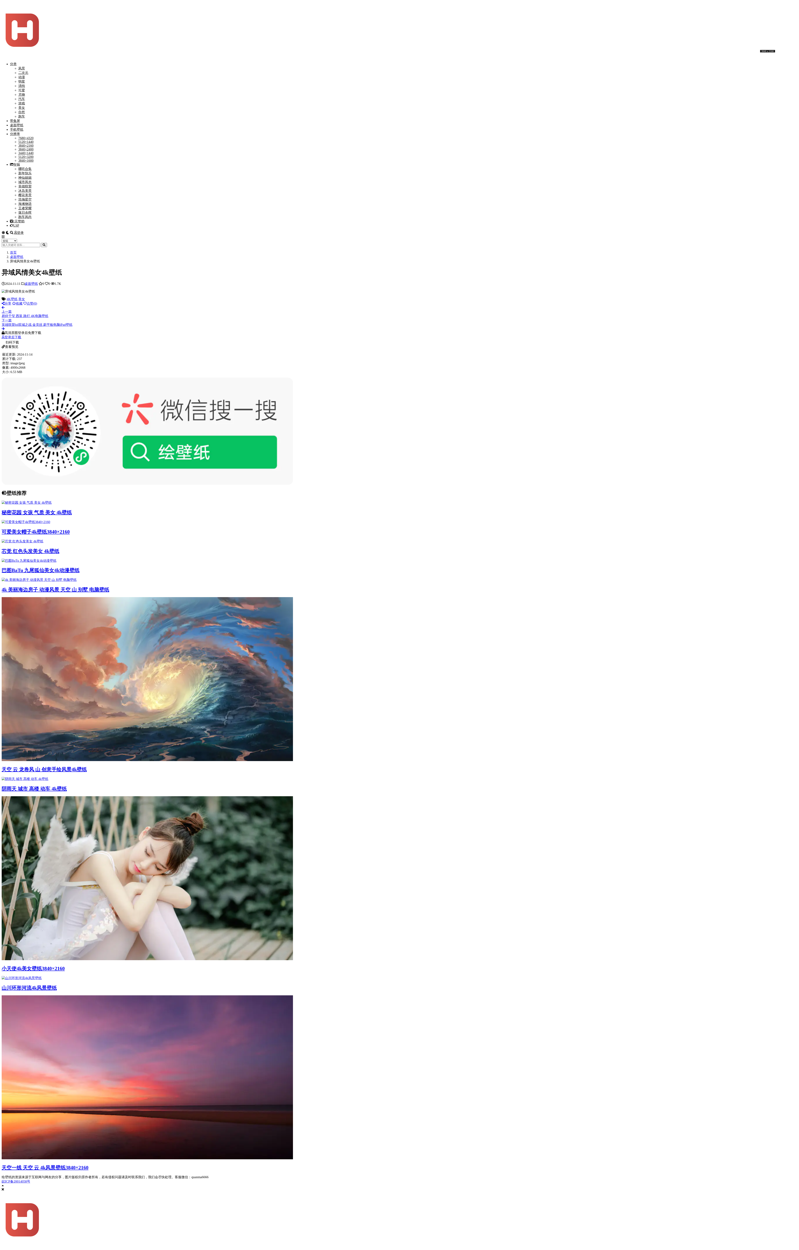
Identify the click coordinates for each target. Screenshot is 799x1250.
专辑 (16, 164)
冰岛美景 (25, 190)
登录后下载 (13, 337)
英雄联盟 (25, 186)
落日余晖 (25, 212)
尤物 (21, 94)
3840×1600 (25, 160)
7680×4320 (25, 138)
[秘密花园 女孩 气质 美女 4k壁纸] (27, 502)
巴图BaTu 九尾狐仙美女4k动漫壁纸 (40, 570)
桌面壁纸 (16, 125)
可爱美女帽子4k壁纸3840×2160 (36, 531)
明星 (21, 81)
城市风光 (25, 182)
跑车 (21, 116)
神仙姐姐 (25, 177)
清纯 (21, 86)
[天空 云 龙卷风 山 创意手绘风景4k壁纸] (147, 760)
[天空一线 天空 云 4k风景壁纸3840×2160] (147, 1158)
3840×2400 (25, 149)
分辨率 (15, 134)
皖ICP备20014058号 (16, 1181)
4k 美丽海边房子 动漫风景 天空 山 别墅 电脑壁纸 (55, 589)
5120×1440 (25, 142)
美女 (21, 107)
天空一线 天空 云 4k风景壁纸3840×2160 (45, 1167)
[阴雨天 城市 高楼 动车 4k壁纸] (25, 779)
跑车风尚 (25, 217)
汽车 (21, 99)
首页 (13, 252)
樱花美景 (25, 195)
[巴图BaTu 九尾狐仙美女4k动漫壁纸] (29, 560)
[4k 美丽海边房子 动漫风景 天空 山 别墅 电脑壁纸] (39, 580)
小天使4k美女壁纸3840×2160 (33, 968)
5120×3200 (25, 157)
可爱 (21, 90)
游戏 (21, 103)
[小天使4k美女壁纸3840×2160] (147, 959)
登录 (20, 232)
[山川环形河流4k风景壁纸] (22, 978)
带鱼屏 (15, 121)
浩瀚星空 (25, 199)
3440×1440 (25, 153)
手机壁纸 (16, 129)
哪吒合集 (25, 169)
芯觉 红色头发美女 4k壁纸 (30, 551)
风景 (21, 68)
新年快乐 (25, 173)
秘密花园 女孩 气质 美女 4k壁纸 (37, 512)
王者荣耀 (25, 208)
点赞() (32, 303)
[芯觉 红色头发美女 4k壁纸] (22, 541)
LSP (16, 225)
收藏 (19, 303)
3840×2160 (25, 145)
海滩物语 (25, 204)
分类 (13, 64)
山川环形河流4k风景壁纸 (29, 988)
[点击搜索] (44, 245)
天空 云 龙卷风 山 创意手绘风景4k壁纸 (44, 769)
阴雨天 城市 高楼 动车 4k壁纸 (34, 788)
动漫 (21, 77)
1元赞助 (19, 221)
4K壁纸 (12, 299)
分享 (8, 303)
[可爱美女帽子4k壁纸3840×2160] (26, 522)
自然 (21, 112)
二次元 (23, 72)
